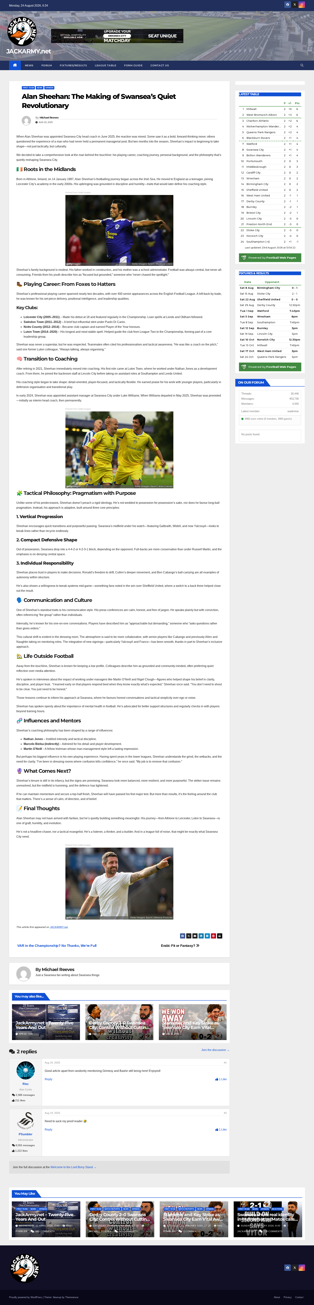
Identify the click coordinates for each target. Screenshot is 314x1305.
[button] (302, 65)
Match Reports (112, 1209)
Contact (299, 1297)
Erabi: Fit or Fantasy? (178, 946)
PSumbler (25, 1134)
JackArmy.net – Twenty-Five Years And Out (44, 1025)
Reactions (277, 1209)
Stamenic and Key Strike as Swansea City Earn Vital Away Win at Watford (190, 1027)
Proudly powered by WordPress (26, 1297)
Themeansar (71, 1297)
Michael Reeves (49, 117)
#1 (225, 1062)
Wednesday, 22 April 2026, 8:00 (39, 1225)
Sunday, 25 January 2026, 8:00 (261, 1225)
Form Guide (133, 65)
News (29, 65)
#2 (225, 1112)
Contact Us (159, 65)
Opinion (49, 88)
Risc (26, 1083)
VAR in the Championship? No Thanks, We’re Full (56, 946)
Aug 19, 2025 (52, 1062)
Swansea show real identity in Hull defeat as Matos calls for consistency (266, 1219)
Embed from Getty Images (78, 192)
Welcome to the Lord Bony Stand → (73, 1167)
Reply (48, 1079)
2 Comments (191, 1231)
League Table (105, 65)
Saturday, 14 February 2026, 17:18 (116, 1225)
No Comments (128, 1231)
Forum (46, 65)
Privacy (288, 1297)
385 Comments (45, 1231)
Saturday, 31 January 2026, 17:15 (189, 1225)
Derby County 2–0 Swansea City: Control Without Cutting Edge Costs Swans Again (119, 1027)
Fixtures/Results (73, 65)
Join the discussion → (215, 1049)
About (277, 1297)
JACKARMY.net (28, 51)
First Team (28, 88)
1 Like (222, 1079)
